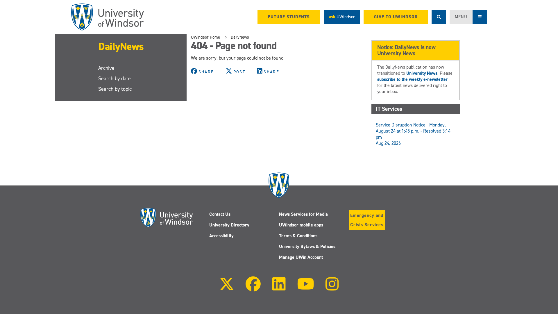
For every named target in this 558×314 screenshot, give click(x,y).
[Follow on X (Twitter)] (226, 288)
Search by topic (115, 88)
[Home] (107, 17)
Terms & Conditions (298, 236)
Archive (106, 68)
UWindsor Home (205, 37)
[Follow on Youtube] (305, 288)
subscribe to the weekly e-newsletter (412, 79)
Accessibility (221, 236)
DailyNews (121, 46)
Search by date (114, 78)
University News (421, 73)
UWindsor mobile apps (301, 225)
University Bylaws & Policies (307, 246)
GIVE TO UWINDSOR (396, 17)
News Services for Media (303, 214)
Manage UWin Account (301, 257)
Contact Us (219, 214)
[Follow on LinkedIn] (279, 288)
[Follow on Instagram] (332, 288)
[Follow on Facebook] (253, 288)
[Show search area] (439, 17)
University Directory (229, 225)
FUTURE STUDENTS (289, 17)
